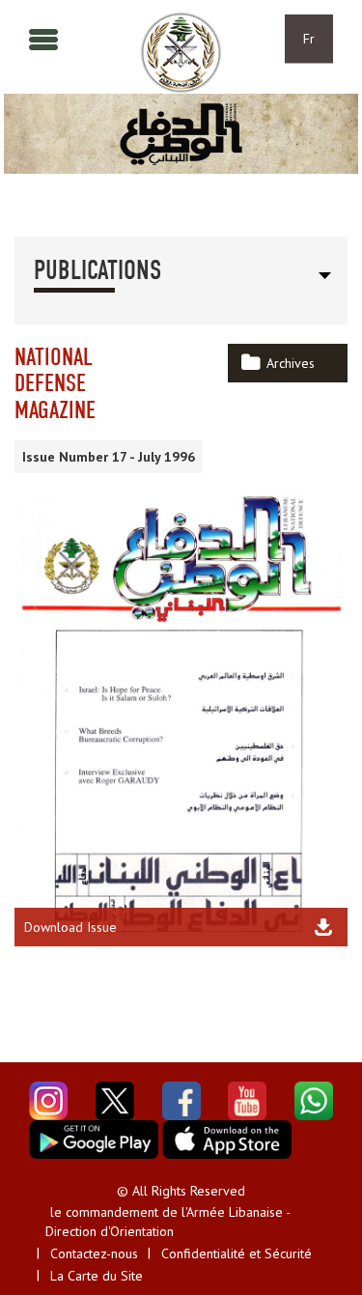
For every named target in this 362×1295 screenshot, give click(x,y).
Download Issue (70, 927)
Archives (290, 363)
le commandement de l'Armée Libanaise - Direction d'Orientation (167, 1221)
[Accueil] (181, 53)
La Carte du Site (96, 1275)
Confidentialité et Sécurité (236, 1253)
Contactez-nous (94, 1253)
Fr (309, 38)
